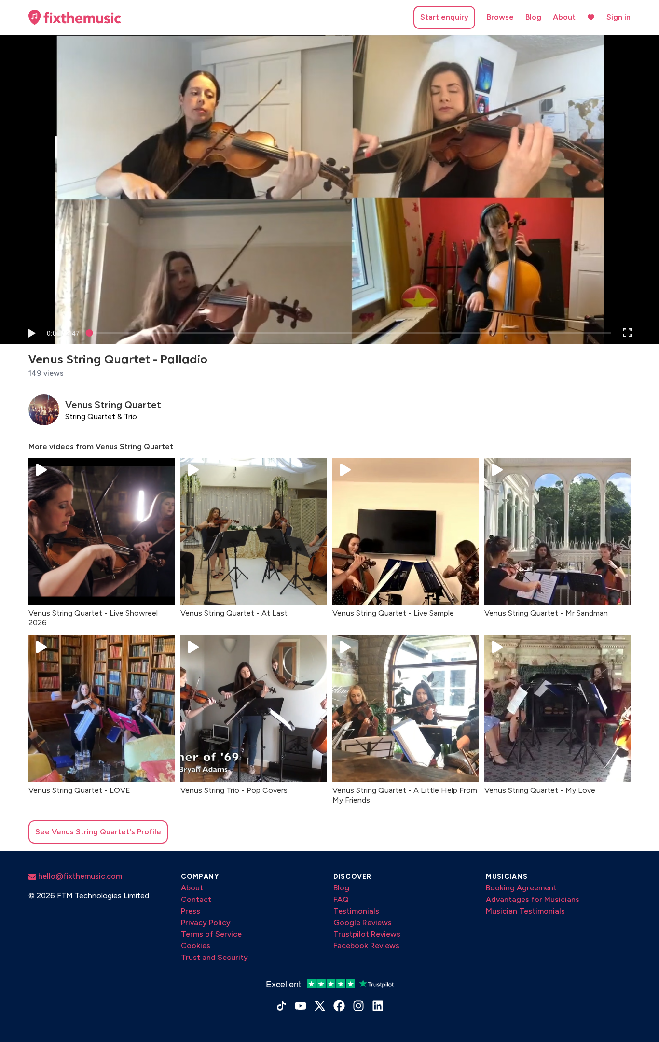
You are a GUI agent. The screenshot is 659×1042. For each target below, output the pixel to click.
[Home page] (74, 17)
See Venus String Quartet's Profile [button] (98, 831)
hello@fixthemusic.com (79, 876)
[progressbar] (63, 333)
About (564, 17)
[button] (31, 333)
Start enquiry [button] (444, 17)
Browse (500, 17)
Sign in (618, 17)
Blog (533, 17)
